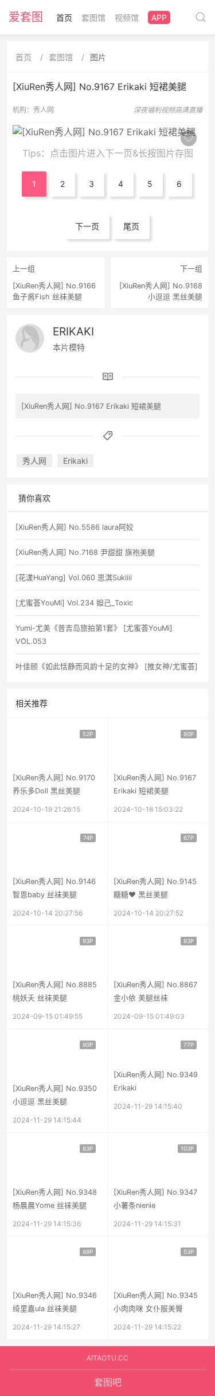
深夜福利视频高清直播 (168, 109)
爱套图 (26, 17)
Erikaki (73, 331)
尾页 (131, 226)
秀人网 (43, 109)
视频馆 (127, 17)
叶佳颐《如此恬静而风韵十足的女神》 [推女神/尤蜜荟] (106, 666)
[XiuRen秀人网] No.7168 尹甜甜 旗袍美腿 (85, 552)
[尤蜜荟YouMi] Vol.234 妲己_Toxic (74, 603)
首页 (64, 17)
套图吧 (108, 1382)
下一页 (87, 226)
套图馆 (93, 17)
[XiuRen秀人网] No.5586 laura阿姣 (74, 527)
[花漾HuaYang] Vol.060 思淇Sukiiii (73, 577)
